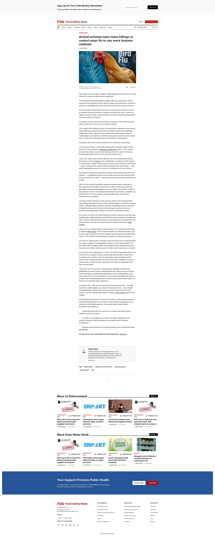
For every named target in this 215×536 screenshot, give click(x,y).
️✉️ (59, 518)
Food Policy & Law (102, 506)
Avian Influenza (120, 367)
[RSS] (147, 27)
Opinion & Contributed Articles (106, 512)
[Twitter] (137, 27)
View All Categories (102, 521)
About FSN (152, 483)
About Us (153, 506)
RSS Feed (126, 521)
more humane (120, 292)
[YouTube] (144, 27)
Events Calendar (128, 512)
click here (123, 334)
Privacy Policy (154, 512)
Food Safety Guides (102, 509)
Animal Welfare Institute (103, 367)
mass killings (84, 370)
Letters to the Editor (129, 515)
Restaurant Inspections (130, 509)
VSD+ (92, 370)
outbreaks (100, 515)
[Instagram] (140, 27)
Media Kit (153, 515)
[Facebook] (135, 27)
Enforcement (83, 33)
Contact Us (153, 509)
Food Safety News (109, 533)
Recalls (137, 453)
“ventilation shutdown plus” (108, 149)
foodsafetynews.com (63, 507)
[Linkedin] (142, 27)
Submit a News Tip (129, 518)
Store (151, 518)
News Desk (84, 48)
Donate (152, 521)
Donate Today (139, 483)
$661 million (92, 231)
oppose (97, 161)
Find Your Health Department (132, 506)
